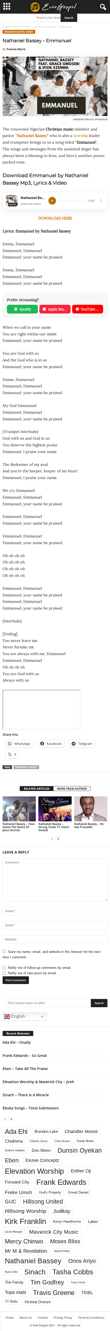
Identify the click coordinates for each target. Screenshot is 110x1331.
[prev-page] (51, 838)
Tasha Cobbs (72, 1272)
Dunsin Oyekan (80, 1150)
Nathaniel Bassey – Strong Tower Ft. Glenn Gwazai (53, 827)
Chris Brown (62, 1141)
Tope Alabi (15, 1292)
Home (10, 1317)
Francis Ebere (16, 49)
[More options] (101, 200)
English (17, 1016)
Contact (43, 1317)
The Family (14, 1282)
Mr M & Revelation (26, 1251)
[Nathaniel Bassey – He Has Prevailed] (90, 808)
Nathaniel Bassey (32, 135)
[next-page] (58, 838)
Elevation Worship (34, 1171)
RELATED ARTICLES (36, 788)
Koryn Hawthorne (67, 1221)
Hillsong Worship (25, 1211)
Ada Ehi (16, 1131)
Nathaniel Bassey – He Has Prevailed (89, 825)
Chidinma (14, 1141)
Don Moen (41, 1150)
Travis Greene (53, 1292)
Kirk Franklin (25, 1221)
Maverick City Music (54, 1232)
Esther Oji (81, 1170)
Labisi (93, 1221)
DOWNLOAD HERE (55, 218)
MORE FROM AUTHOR (72, 788)
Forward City (17, 1182)
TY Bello (11, 1301)
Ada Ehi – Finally (17, 1042)
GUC (10, 1201)
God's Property (50, 1192)
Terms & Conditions (91, 1317)
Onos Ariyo (82, 1261)
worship (80, 135)
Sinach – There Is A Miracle (26, 1094)
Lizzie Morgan (13, 1231)
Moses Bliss (65, 1241)
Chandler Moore (81, 1131)
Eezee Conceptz (42, 1160)
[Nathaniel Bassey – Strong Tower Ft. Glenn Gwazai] (55, 808)
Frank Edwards (61, 1182)
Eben (12, 1160)
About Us (25, 1317)
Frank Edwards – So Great (25, 1055)
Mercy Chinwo (24, 1241)
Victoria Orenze (38, 1302)
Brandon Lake (46, 1131)
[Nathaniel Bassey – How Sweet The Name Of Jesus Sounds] (19, 808)
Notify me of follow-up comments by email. (39, 968)
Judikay (61, 1211)
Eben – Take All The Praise (25, 1068)
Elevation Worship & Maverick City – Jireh (38, 1081)
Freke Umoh (18, 1192)
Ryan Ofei (11, 1271)
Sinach (35, 1272)
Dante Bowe (85, 1141)
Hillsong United (43, 1201)
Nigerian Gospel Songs (16, 26)
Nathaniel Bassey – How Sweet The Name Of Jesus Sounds (19, 827)
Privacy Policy (63, 1317)
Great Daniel (78, 1192)
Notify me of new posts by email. (32, 973)
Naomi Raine (62, 1250)
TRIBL (87, 1292)
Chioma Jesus (39, 1141)
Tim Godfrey (47, 1282)
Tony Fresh (78, 1282)
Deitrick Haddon (15, 1150)
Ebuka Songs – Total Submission (31, 1108)
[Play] (52, 201)
